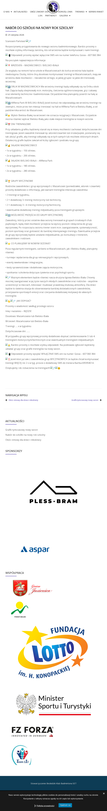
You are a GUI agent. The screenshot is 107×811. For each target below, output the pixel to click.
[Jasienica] (34, 587)
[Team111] (21, 755)
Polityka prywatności (45, 806)
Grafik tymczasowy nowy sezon (84, 400)
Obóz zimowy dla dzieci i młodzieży (23, 400)
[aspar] (35, 549)
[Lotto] (53, 652)
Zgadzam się (65, 805)
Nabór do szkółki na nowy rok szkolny (25, 434)
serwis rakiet (96, 12)
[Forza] (32, 731)
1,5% (40, 16)
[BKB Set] (53, 5)
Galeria (63, 16)
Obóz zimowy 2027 (39, 12)
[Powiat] (19, 609)
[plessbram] (53, 496)
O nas (6, 12)
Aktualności (20, 12)
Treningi (79, 12)
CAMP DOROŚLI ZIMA (62, 12)
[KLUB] (53, 704)
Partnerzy (51, 16)
